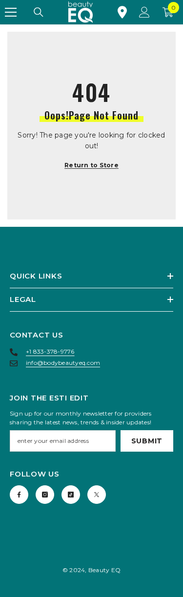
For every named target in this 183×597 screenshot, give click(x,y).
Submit (147, 441)
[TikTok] (70, 494)
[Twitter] (96, 494)
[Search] (38, 12)
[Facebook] (19, 494)
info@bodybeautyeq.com (63, 362)
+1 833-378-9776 (50, 351)
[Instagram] (45, 494)
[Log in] (144, 12)
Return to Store (91, 165)
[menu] (11, 12)
